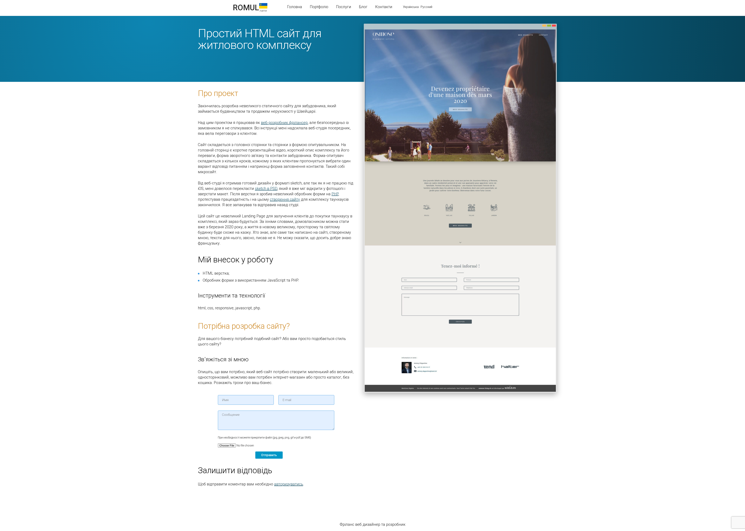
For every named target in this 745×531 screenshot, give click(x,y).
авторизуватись (288, 484)
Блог (363, 6)
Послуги (343, 6)
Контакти (383, 6)
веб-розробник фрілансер (284, 122)
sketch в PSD (266, 188)
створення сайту (285, 199)
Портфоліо (319, 6)
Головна (294, 6)
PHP (335, 194)
